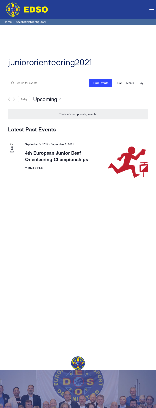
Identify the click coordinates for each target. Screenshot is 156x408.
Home (8, 22)
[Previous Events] (9, 99)
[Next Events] (14, 99)
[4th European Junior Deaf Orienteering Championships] (128, 162)
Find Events (100, 83)
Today (24, 99)
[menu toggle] (151, 8)
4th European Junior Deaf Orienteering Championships (56, 156)
